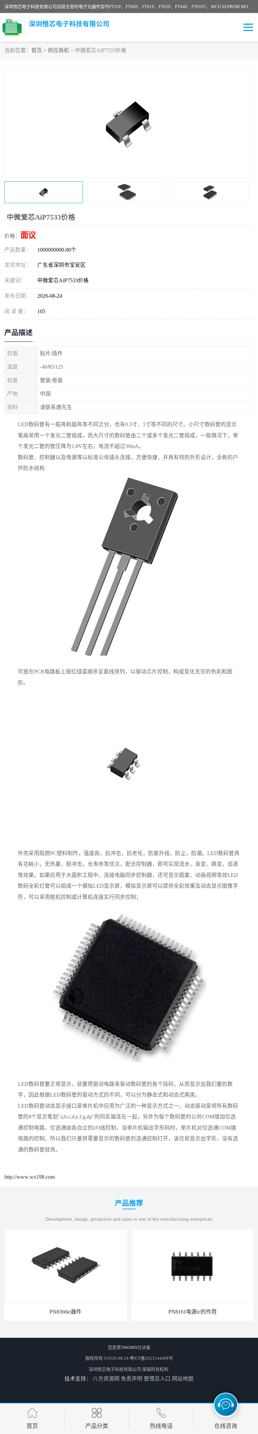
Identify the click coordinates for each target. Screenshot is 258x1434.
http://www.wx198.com (29, 1177)
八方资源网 (106, 1379)
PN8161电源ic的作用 (192, 1312)
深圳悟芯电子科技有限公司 (115, 1369)
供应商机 (58, 50)
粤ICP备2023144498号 (151, 1358)
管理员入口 (157, 1379)
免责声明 (131, 1379)
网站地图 (183, 1379)
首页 (36, 50)
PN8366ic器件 (65, 1312)
